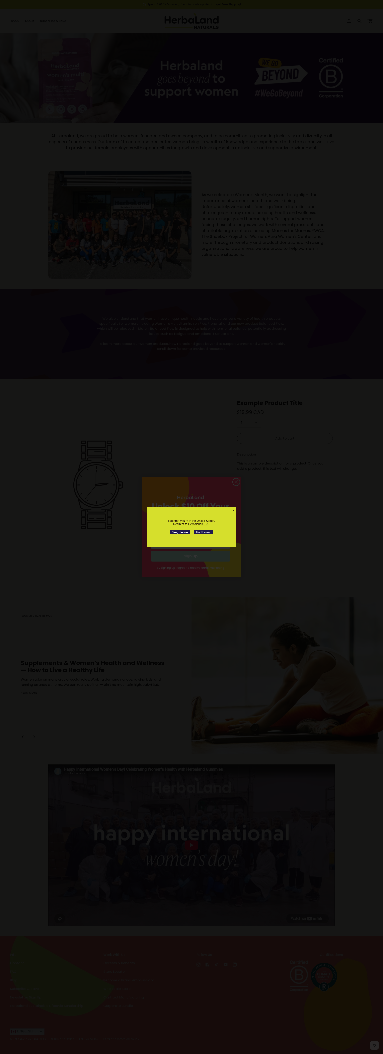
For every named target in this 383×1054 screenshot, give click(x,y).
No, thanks (203, 532)
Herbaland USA (198, 524)
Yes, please (180, 532)
